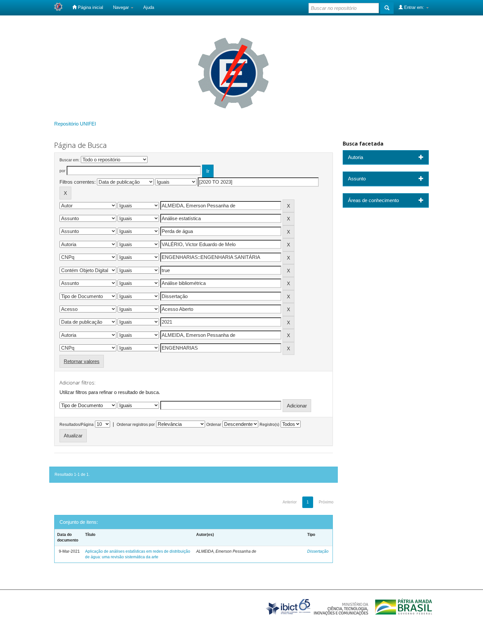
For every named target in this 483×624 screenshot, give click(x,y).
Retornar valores (82, 361)
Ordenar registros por (136, 424)
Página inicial (90, 7)
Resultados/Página (76, 424)
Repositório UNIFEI (75, 124)
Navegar (121, 7)
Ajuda (148, 7)
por (62, 171)
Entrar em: (414, 7)
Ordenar (213, 424)
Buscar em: (69, 160)
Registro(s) (269, 424)
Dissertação (318, 551)
